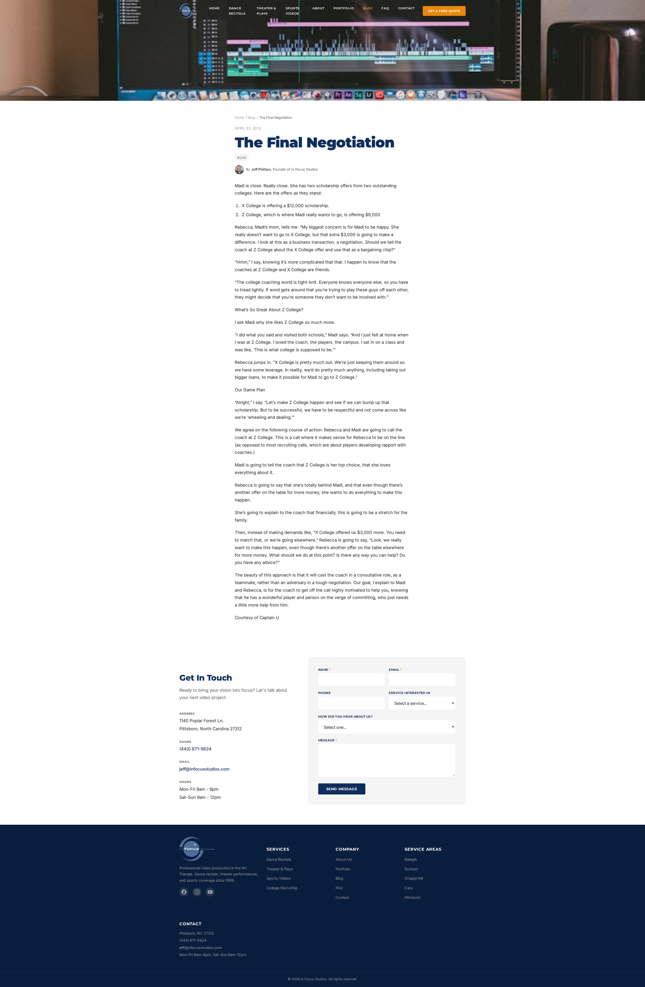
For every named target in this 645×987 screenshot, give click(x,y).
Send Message (341, 789)
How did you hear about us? (345, 716)
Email (395, 670)
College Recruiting (282, 888)
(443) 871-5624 (195, 748)
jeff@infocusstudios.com (204, 769)
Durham (411, 869)
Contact (406, 8)
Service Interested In (409, 693)
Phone (324, 693)
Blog (367, 8)
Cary (409, 888)
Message (327, 740)
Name (324, 670)
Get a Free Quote (444, 11)
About (318, 8)
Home (214, 8)
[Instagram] (197, 892)
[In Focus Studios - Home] (189, 10)
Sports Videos (293, 11)
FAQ (385, 8)
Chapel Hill (414, 878)
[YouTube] (210, 892)
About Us (344, 859)
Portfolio (344, 8)
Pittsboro (412, 897)
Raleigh (411, 859)
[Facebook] (183, 892)
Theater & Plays (266, 11)
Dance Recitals (237, 11)
